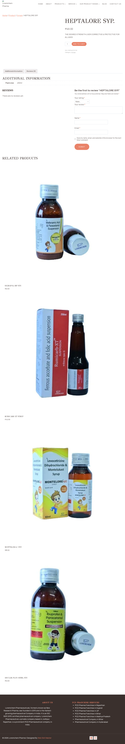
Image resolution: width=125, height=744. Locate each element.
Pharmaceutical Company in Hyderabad (91, 722)
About (49, 4)
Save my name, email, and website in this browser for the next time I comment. (99, 139)
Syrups (73, 52)
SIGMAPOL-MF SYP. (13, 286)
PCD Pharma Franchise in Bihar (88, 713)
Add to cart (79, 44)
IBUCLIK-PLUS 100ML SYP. (16, 678)
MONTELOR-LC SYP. (13, 547)
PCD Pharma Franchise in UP (87, 711)
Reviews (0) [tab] (31, 71)
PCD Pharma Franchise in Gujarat (89, 708)
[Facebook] (91, 738)
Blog (104, 4)
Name (77, 118)
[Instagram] (95, 738)
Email (77, 128)
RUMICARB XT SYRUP (14, 416)
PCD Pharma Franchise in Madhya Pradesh (92, 716)
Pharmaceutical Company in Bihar (89, 719)
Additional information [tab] (13, 71)
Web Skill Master (44, 738)
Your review (80, 104)
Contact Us (115, 4)
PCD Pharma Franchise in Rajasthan (90, 705)
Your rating (80, 98)
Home (40, 4)
